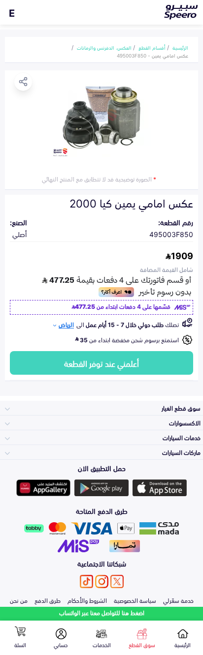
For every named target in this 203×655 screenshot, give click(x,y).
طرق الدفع (47, 600)
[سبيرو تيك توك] (86, 581)
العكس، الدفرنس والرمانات (104, 47)
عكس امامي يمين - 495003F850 (152, 55)
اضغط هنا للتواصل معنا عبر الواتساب (101, 612)
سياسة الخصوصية (135, 600)
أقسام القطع (152, 47)
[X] (117, 581)
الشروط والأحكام (87, 600)
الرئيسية (180, 47)
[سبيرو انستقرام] (101, 581)
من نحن (19, 600)
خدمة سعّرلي (178, 600)
